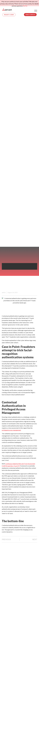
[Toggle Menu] (35, 11)
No (26, 6)
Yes (24, 6)
